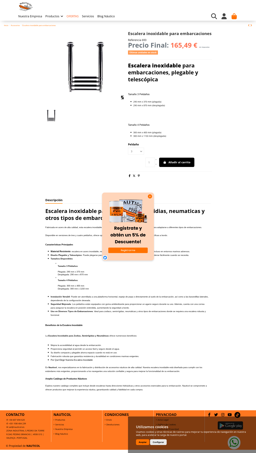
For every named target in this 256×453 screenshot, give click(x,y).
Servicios (59, 424)
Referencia (134, 40)
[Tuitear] (134, 175)
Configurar (158, 442)
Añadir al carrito (179, 162)
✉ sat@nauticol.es (15, 427)
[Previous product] (249, 25)
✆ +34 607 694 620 (15, 419)
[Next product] (251, 25)
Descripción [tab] (54, 200)
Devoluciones (113, 424)
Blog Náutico (61, 433)
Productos (60, 419)
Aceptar (143, 442)
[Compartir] (129, 175)
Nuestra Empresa (64, 429)
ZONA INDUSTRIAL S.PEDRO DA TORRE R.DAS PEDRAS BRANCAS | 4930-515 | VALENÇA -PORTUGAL (25, 434)
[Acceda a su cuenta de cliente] (224, 16)
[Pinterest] (139, 175)
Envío (109, 419)
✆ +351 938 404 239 (16, 423)
